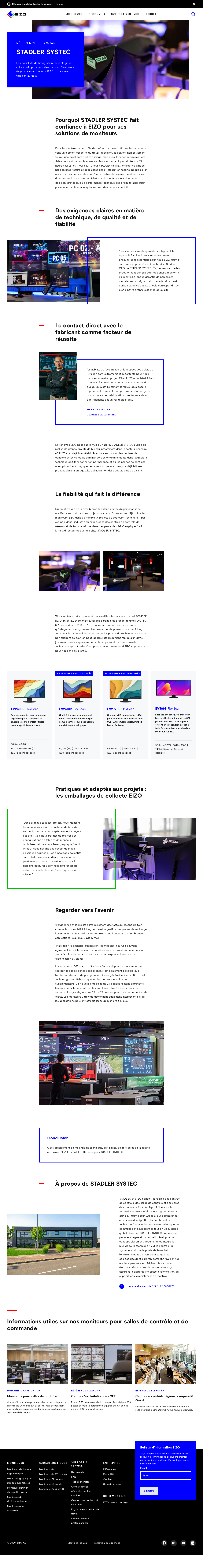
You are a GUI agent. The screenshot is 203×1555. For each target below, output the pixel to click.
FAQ (73, 1477)
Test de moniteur (80, 1482)
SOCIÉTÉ (152, 14)
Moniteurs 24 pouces (51, 1479)
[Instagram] (174, 1543)
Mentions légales (77, 1543)
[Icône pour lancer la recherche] (193, 14)
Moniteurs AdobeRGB (51, 1489)
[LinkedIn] (193, 1543)
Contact (107, 1479)
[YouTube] (183, 1543)
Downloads (77, 1472)
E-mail (143, 1468)
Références (109, 1469)
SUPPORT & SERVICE (125, 14)
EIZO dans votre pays (115, 1502)
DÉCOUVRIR (97, 14)
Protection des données (106, 1543)
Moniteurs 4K (46, 1469)
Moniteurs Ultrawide (50, 1484)
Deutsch (60, 4)
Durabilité (108, 1474)
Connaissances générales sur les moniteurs (80, 1491)
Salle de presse (112, 1484)
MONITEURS (74, 14)
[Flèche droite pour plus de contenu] (195, 721)
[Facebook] (164, 1543)
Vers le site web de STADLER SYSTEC (151, 1286)
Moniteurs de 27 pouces (53, 1474)
